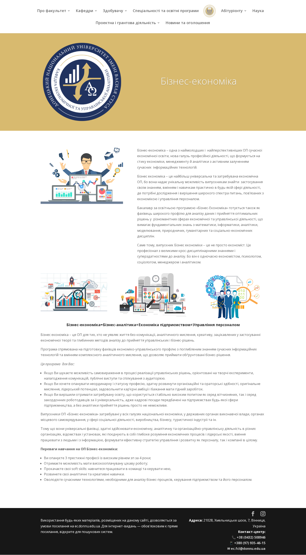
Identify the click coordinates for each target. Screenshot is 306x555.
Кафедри (84, 11)
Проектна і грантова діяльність (126, 23)
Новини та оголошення (187, 23)
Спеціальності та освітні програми (166, 11)
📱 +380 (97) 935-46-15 (247, 543)
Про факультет (51, 11)
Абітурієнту (232, 11)
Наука (258, 11)
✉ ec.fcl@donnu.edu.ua (246, 548)
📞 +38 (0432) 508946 (248, 537)
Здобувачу (113, 11)
